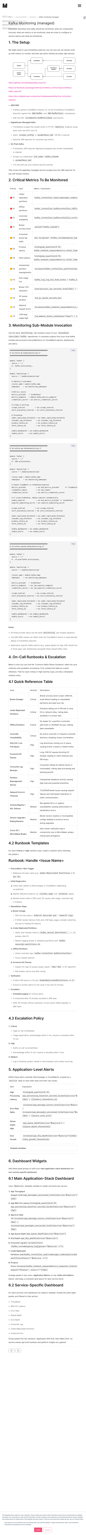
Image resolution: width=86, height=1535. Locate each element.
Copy (73, 350)
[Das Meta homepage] (5, 5)
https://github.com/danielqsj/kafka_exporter (27, 83)
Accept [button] (38, 1530)
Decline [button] (47, 1530)
